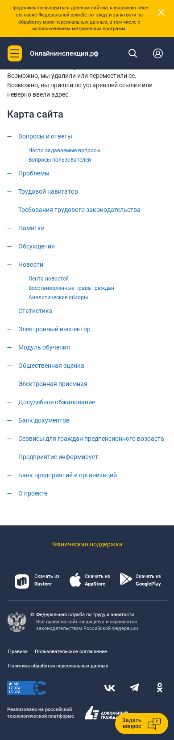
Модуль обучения (44, 347)
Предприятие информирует (58, 456)
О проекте (32, 493)
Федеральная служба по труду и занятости (85, 615)
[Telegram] (135, 688)
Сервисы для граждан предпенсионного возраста (91, 438)
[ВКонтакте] (110, 688)
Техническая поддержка (87, 544)
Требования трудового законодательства (79, 209)
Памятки (31, 228)
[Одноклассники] (160, 688)
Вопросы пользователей (60, 160)
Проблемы (34, 173)
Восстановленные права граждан (71, 288)
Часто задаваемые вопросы (64, 150)
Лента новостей (49, 279)
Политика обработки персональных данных (58, 666)
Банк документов (44, 420)
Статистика (35, 310)
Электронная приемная (52, 383)
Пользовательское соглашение (71, 652)
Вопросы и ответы (45, 136)
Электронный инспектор (54, 329)
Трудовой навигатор (48, 191)
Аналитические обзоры (58, 297)
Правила (18, 652)
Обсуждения (36, 246)
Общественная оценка (51, 365)
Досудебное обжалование (56, 402)
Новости (30, 264)
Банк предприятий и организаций (67, 475)
